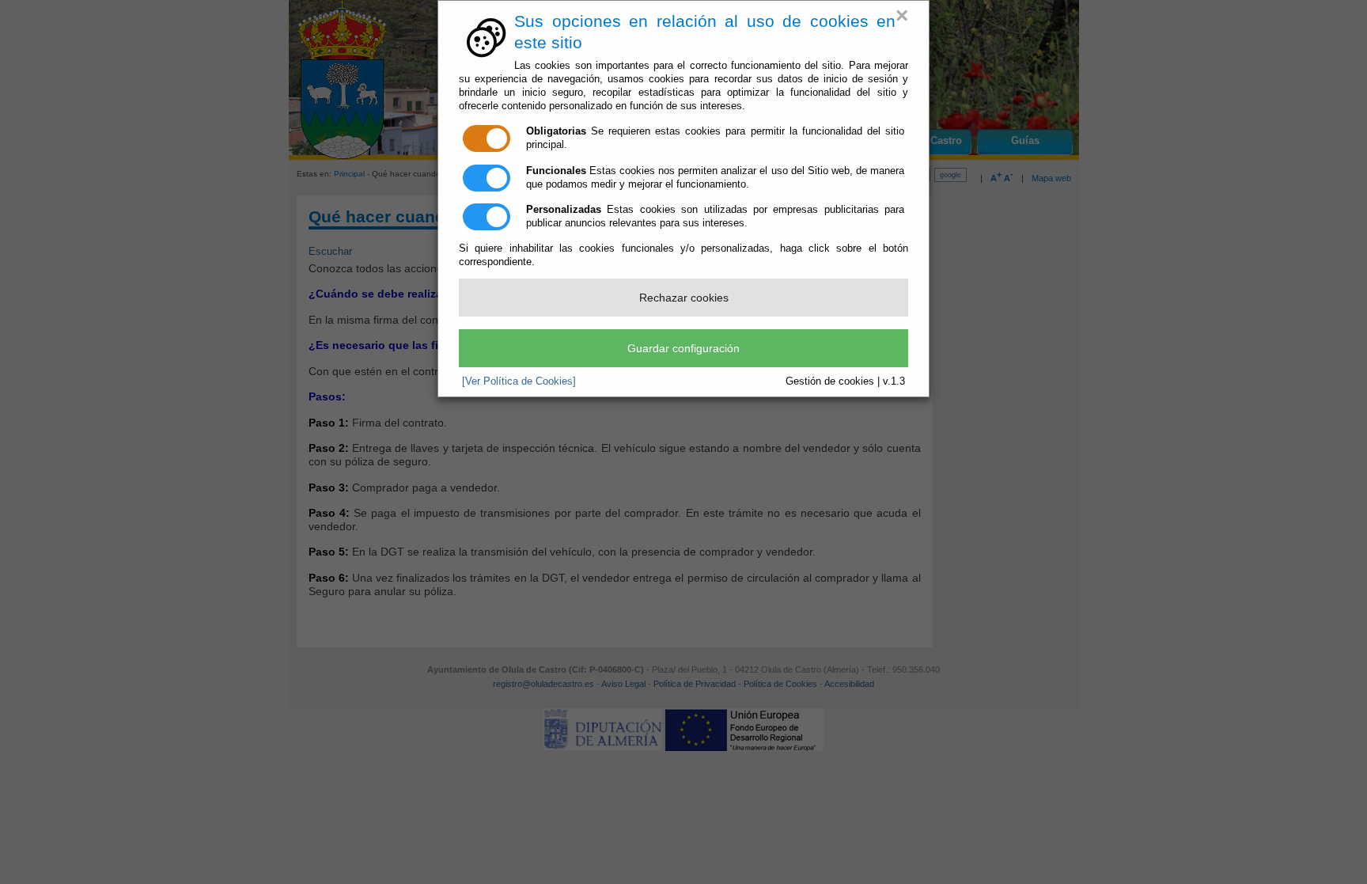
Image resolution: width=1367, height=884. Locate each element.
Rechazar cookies (684, 297)
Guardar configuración (683, 348)
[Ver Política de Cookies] (519, 381)
